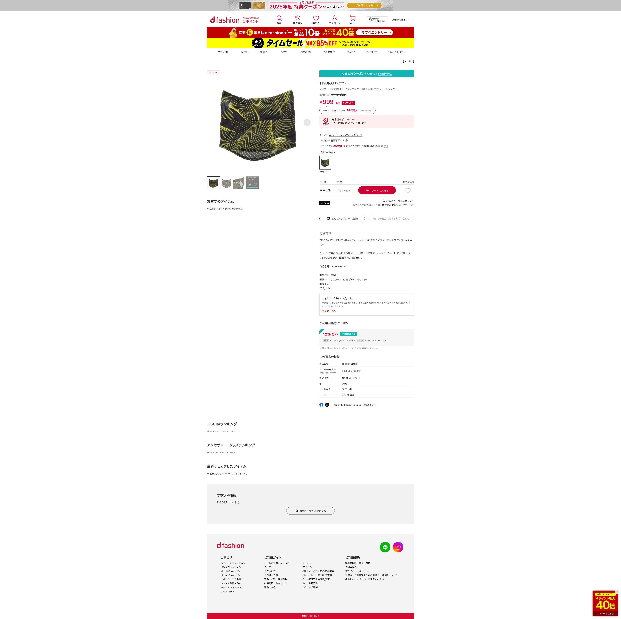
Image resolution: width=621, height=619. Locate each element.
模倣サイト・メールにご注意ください (364, 579)
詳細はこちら (329, 310)
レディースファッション (233, 563)
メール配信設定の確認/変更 (316, 579)
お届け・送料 (271, 575)
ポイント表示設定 (311, 583)
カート (353, 23)
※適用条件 (366, 110)
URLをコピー (369, 404)
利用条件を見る (385, 73)
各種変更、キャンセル (275, 583)
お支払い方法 (271, 571)
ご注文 (267, 567)
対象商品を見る (348, 334)
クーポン (306, 563)
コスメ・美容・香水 (231, 583)
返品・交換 (270, 587)
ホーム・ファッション (232, 587)
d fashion (224, 19)
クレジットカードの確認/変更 (317, 575)
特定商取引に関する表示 (357, 563)
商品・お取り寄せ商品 (275, 579)
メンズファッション (231, 567)
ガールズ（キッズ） (231, 571)
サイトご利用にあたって (276, 563)
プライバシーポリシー (356, 571)
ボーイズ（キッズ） (231, 575)
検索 (279, 23)
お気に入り (316, 23)
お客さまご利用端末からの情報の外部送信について (371, 575)
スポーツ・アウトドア (232, 579)
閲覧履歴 (297, 23)
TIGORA (332, 82)
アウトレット (227, 591)
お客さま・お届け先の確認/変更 (318, 571)
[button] (307, 122)
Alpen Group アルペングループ (345, 135)
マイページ (334, 23)
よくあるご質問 (310, 587)
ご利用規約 (351, 567)
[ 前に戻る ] (408, 61)
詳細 (386, 145)
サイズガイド (325, 203)
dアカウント (308, 567)
